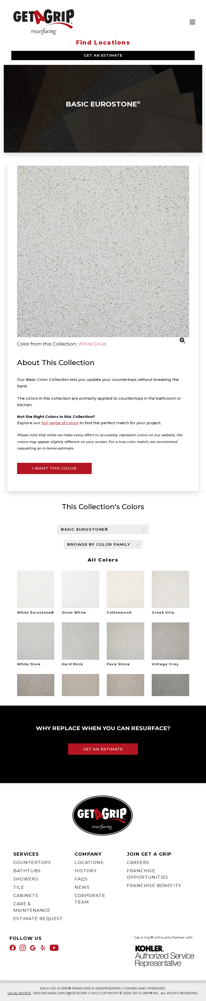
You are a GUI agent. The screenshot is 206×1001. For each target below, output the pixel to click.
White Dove (92, 344)
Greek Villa (163, 612)
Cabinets (25, 895)
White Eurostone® (35, 612)
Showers (25, 878)
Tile (18, 887)
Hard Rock (72, 664)
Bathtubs (27, 870)
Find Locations (103, 42)
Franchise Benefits (154, 885)
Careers (138, 862)
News (82, 887)
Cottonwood (119, 612)
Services (26, 854)
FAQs (81, 878)
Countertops (32, 862)
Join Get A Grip (149, 854)
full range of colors (60, 422)
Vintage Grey (165, 664)
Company (88, 854)
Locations (89, 862)
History (86, 870)
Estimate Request (38, 918)
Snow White (74, 612)
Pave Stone (118, 664)
